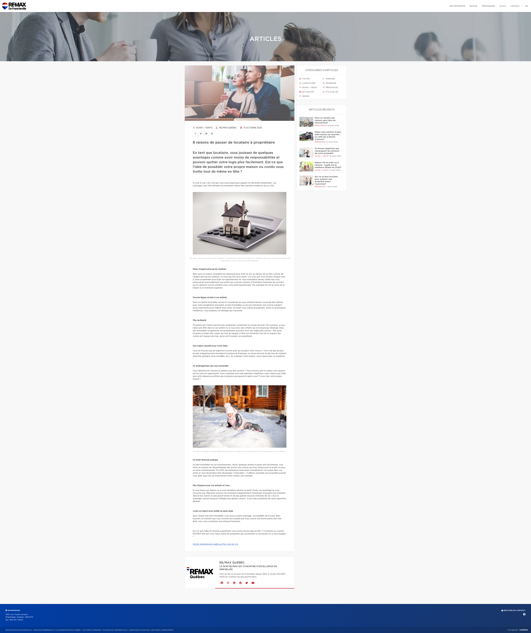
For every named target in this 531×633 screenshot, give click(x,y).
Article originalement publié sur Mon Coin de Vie (215, 544)
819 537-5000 (16, 620)
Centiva (523, 630)
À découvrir (308, 83)
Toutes (306, 79)
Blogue (473, 6)
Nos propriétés (457, 6)
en (526, 6)
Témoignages (488, 6)
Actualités (308, 92)
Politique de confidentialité (115, 630)
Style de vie (331, 92)
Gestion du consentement (162, 630)
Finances (330, 79)
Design (305, 96)
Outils (502, 6)
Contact (515, 6)
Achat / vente (204, 128)
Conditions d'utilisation (139, 630)
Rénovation (331, 87)
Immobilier (330, 83)
